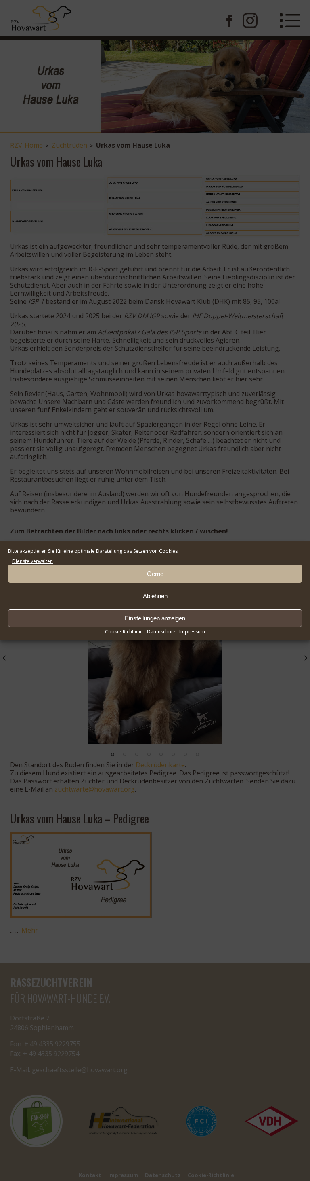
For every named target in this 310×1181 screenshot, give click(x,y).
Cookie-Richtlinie (124, 631)
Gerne (155, 573)
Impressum (192, 631)
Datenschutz (161, 631)
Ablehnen (155, 596)
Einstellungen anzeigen (155, 618)
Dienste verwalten (32, 561)
